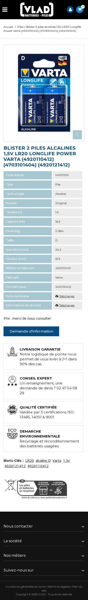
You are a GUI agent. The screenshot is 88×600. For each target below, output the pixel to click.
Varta (57, 460)
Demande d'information (31, 331)
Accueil (8, 27)
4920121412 (15, 465)
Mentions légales (59, 586)
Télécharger (67, 296)
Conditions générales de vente (26, 586)
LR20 (29, 460)
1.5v (66, 460)
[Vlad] (37, 10)
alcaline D (43, 460)
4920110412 (38, 465)
